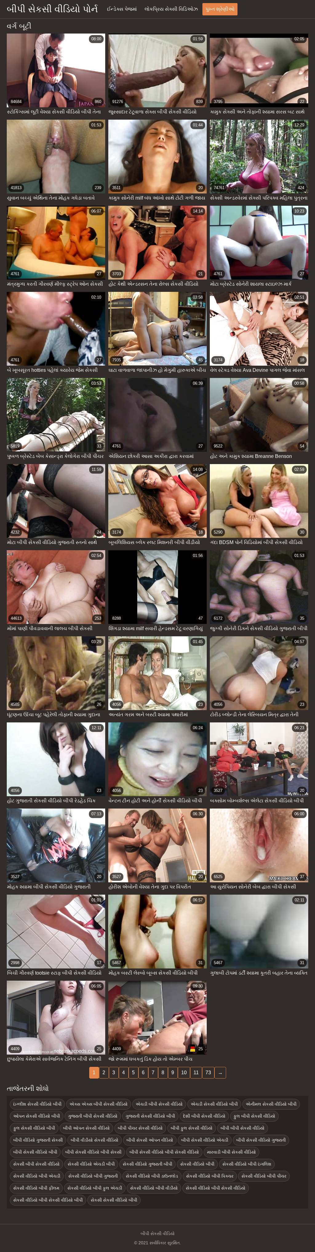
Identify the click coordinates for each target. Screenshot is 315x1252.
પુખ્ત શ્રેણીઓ (219, 9)
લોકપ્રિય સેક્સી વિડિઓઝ (171, 9)
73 (208, 1072)
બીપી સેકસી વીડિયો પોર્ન (52, 9)
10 (184, 1072)
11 (196, 1072)
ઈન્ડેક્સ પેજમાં (122, 9)
